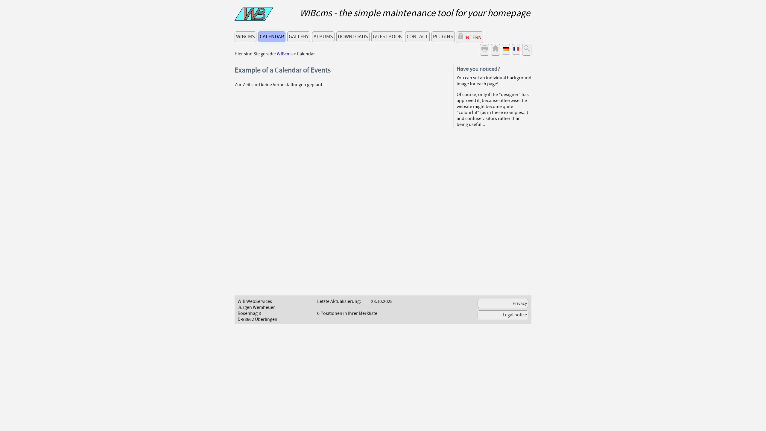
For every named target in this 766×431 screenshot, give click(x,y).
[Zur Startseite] (254, 19)
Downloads (353, 36)
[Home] (495, 49)
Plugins (443, 36)
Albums (323, 36)
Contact (417, 36)
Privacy (520, 303)
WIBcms (245, 36)
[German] (506, 49)
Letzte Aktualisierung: (339, 301)
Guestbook (387, 36)
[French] (516, 49)
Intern (472, 37)
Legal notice (515, 315)
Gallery (299, 36)
